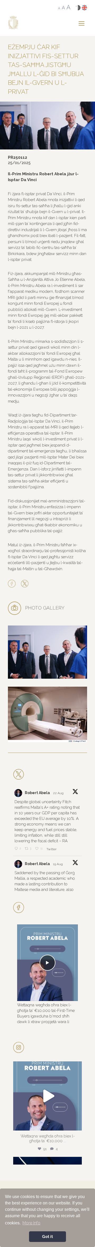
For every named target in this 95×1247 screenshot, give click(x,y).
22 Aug (58, 793)
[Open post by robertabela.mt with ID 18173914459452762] (47, 1096)
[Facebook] (13, 584)
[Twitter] (24, 584)
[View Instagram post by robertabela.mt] (76, 1124)
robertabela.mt (47, 1066)
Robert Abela (37, 793)
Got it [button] (47, 1236)
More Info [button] (31, 1222)
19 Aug (58, 864)
